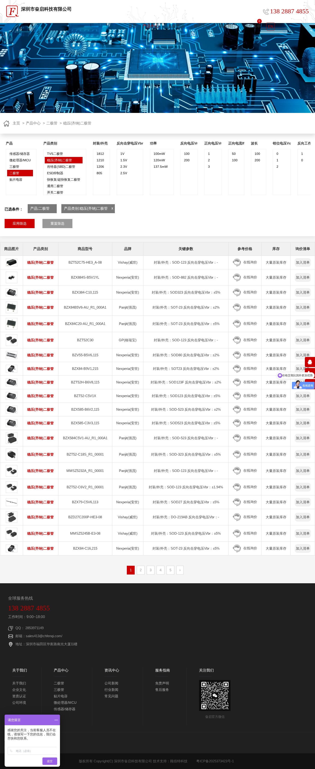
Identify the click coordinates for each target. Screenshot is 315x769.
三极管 (14, 166)
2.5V (123, 173)
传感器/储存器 (19, 154)
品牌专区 (176, 26)
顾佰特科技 (178, 761)
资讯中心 (201, 26)
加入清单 (303, 262)
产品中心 (151, 26)
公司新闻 (111, 683)
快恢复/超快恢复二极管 (63, 179)
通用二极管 (55, 186)
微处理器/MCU (20, 160)
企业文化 (19, 690)
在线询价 (250, 262)
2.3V (123, 166)
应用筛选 (20, 223)
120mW (159, 160)
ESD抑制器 (55, 173)
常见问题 (111, 696)
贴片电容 (15, 179)
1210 (100, 160)
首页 (132, 26)
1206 (100, 166)
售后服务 (162, 690)
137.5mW (161, 166)
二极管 (51, 123)
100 (187, 154)
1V (122, 154)
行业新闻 (111, 690)
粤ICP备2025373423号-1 (215, 761)
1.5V (123, 160)
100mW (159, 154)
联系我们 (227, 26)
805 (99, 173)
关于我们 (19, 683)
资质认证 (19, 696)
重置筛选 (57, 223)
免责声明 (162, 683)
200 (187, 160)
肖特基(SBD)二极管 (61, 166)
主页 (16, 123)
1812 (100, 154)
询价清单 (252, 23)
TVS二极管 (55, 154)
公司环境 (19, 702)
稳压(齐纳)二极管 (77, 123)
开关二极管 (55, 192)
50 (234, 154)
